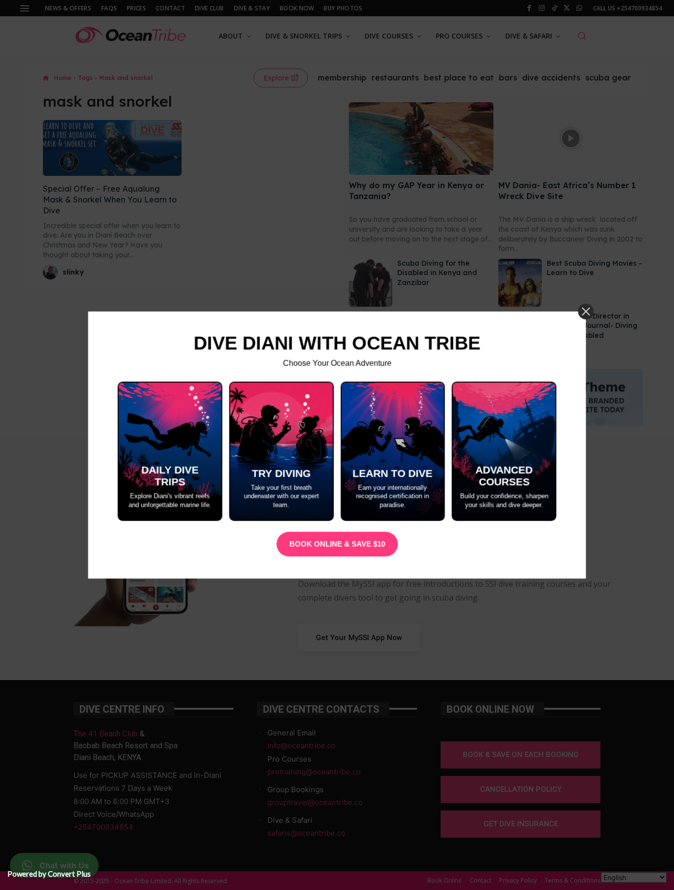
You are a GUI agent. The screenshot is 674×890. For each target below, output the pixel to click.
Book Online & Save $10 (337, 544)
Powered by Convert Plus (49, 873)
